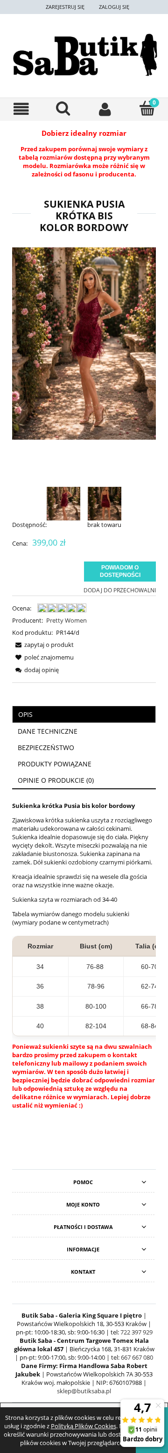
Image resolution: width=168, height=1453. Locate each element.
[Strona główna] (84, 55)
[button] (21, 109)
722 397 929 (136, 1332)
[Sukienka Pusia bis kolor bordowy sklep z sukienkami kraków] (104, 503)
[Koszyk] (147, 108)
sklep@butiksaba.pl (84, 1391)
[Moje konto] (105, 109)
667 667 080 (137, 1357)
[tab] (84, 714)
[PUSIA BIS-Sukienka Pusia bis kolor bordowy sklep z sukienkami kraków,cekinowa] (63, 503)
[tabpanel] (84, 965)
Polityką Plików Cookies (83, 1426)
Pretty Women (66, 620)
